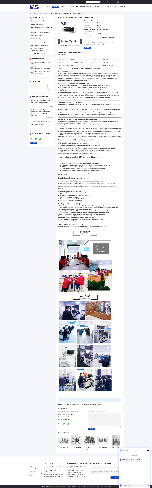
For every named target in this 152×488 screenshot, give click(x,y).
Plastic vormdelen (35, 35)
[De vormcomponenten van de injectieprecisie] (32, 72)
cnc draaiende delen (85, 404)
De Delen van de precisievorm (38, 32)
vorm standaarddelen (36, 53)
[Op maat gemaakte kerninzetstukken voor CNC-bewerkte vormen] (89, 440)
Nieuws (115, 6)
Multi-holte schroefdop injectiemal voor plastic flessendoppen (54, 467)
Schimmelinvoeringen (36, 42)
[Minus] (148, 450)
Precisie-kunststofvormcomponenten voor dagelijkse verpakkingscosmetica (44, 68)
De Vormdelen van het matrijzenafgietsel (36, 49)
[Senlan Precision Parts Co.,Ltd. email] (32, 138)
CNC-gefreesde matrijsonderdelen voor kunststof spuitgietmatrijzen (103, 448)
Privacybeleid (45, 486)
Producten (55, 6)
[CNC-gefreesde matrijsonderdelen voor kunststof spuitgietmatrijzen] (102, 440)
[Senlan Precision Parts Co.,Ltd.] (33, 7)
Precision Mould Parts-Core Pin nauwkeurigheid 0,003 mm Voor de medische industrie (76, 475)
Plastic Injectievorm (36, 21)
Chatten (87, 47)
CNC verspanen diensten (96, 404)
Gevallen (122, 6)
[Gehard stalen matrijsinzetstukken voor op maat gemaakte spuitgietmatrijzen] (116, 440)
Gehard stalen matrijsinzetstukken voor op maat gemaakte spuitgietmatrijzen (116, 448)
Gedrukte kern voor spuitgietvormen (76, 448)
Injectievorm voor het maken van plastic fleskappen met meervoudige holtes (54, 475)
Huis (48, 6)
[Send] (148, 485)
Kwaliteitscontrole (86, 6)
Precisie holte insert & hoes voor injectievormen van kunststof (64, 448)
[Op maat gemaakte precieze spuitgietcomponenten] (32, 63)
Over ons (63, 6)
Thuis (29, 13)
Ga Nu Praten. (110, 1)
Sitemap (30, 477)
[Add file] (121, 485)
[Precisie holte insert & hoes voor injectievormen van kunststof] (64, 440)
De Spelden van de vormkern (38, 45)
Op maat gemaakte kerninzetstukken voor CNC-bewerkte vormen (89, 448)
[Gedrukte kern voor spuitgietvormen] (76, 440)
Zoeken (101, 1)
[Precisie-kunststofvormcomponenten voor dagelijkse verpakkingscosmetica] (32, 68)
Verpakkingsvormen (35, 24)
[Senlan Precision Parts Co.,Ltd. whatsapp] (37, 138)
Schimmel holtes (35, 39)
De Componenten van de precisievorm (49, 13)
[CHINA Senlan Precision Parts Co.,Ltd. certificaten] (35, 87)
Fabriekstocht (73, 6)
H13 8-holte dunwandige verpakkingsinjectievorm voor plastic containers (53, 471)
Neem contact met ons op (103, 6)
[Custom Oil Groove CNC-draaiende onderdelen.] (69, 29)
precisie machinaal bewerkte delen (70, 404)
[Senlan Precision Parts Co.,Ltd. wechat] (41, 138)
